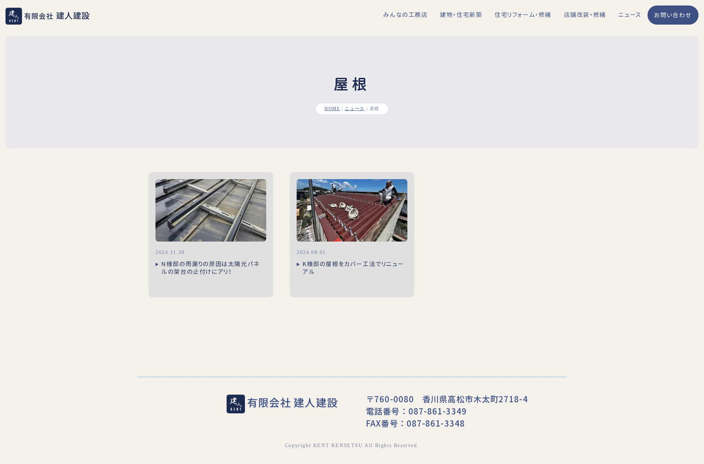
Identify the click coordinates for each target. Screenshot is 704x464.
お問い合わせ (673, 15)
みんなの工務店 (405, 15)
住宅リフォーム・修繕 (523, 15)
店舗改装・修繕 (585, 15)
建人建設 (57, 15)
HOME (332, 108)
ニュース (629, 15)
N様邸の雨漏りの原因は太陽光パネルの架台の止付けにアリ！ (210, 268)
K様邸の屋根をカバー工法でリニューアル (353, 268)
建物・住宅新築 (461, 15)
